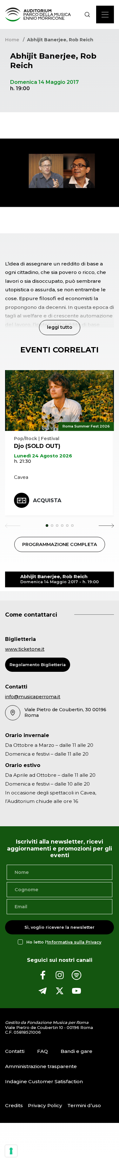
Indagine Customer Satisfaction (44, 1081)
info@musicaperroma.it (32, 697)
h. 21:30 (22, 461)
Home (12, 40)
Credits (14, 1105)
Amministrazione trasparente (41, 1066)
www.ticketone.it (24, 649)
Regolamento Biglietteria (38, 664)
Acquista (47, 500)
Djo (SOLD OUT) (37, 446)
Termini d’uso (84, 1105)
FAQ (42, 1051)
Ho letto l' (63, 942)
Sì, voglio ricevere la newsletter (59, 927)
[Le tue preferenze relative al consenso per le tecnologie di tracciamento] (11, 1151)
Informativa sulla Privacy (74, 942)
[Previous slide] (12, 525)
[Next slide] (106, 525)
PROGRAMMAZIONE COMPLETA (59, 544)
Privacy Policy (45, 1105)
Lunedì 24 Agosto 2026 (43, 456)
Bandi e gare (76, 1051)
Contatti (14, 1051)
